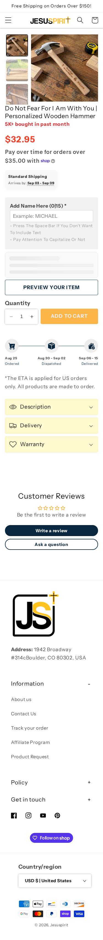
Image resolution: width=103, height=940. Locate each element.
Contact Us (23, 713)
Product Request (30, 756)
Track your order (29, 728)
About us (21, 699)
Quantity (17, 303)
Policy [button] (19, 782)
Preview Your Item (51, 287)
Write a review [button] (51, 530)
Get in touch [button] (28, 799)
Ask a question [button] (51, 544)
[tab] (17, 45)
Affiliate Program (30, 742)
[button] (8, 20)
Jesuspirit (59, 925)
